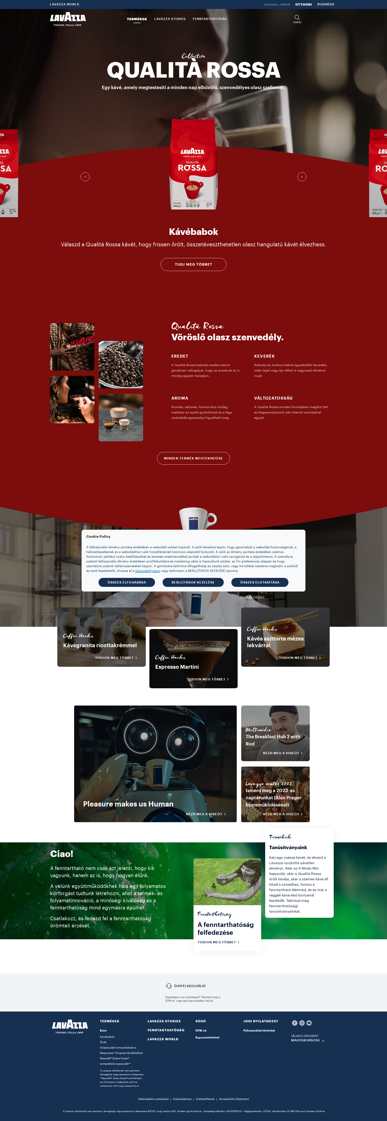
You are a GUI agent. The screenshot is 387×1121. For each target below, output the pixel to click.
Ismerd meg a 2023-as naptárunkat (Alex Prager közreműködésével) (273, 798)
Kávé (103, 1030)
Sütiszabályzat (182, 1099)
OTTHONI (303, 4)
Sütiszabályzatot (147, 571)
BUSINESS (325, 4)
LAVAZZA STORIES (164, 1021)
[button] (297, 19)
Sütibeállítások (205, 1099)
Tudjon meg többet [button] (114, 657)
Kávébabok (107, 1037)
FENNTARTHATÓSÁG (166, 1030)
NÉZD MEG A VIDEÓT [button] (204, 814)
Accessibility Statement (234, 1099)
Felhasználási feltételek (259, 1030)
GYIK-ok (201, 1030)
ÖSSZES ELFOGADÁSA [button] (127, 582)
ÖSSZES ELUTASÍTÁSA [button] (260, 582)
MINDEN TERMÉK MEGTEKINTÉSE (193, 458)
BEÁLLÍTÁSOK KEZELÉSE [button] (193, 582)
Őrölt (103, 1042)
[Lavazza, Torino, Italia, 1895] (68, 19)
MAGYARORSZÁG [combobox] (305, 1040)
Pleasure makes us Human (128, 804)
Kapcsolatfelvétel (207, 1037)
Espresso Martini (177, 667)
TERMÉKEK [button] (137, 19)
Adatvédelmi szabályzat (153, 1099)
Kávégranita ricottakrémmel (100, 645)
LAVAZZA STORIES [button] (170, 19)
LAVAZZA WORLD (64, 4)
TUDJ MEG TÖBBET (193, 264)
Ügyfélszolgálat (190, 986)
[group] (193, 164)
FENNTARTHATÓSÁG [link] (210, 19)
